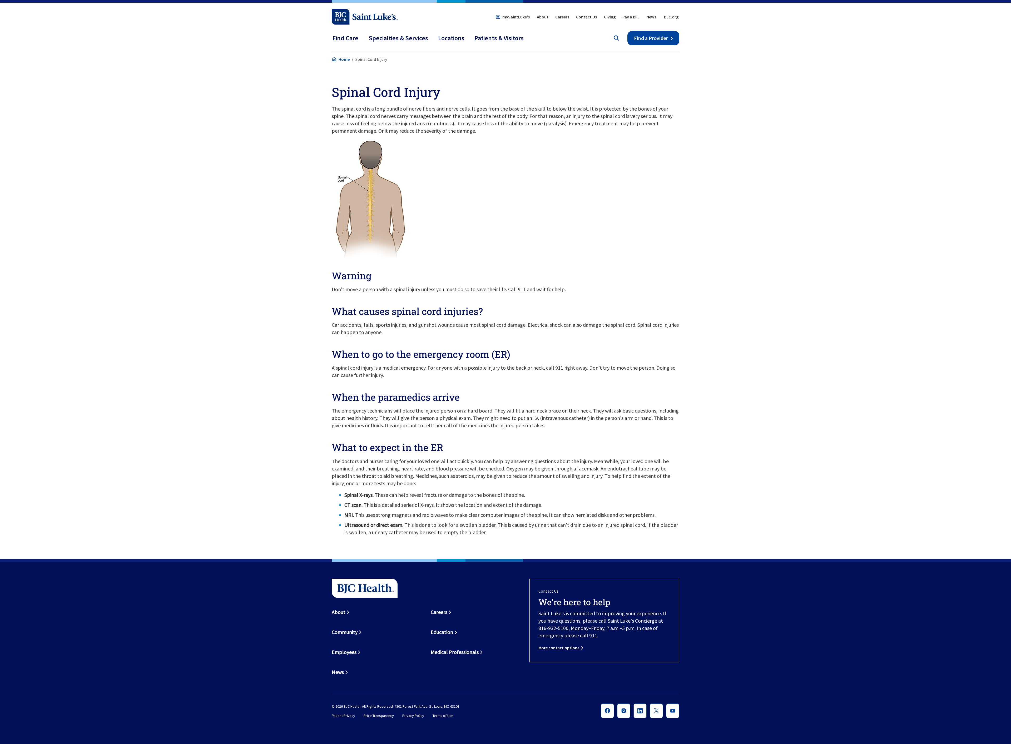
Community (345, 632)
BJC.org (671, 16)
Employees (344, 652)
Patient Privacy (343, 715)
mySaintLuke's (516, 16)
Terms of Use (443, 715)
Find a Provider (651, 38)
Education (442, 632)
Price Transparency (379, 715)
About (542, 16)
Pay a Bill (630, 16)
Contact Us (586, 16)
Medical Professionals (455, 652)
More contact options (558, 647)
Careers (562, 16)
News (651, 16)
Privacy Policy (413, 715)
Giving (610, 16)
